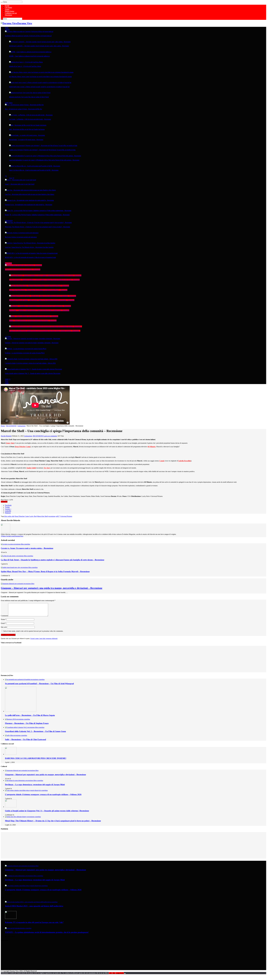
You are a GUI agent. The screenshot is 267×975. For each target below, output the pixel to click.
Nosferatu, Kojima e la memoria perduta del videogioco (21, 237)
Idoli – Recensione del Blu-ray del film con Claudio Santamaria (27, 129)
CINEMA (7, 30)
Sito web (4, 627)
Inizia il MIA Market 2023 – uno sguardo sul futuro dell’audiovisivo (34, 906)
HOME (7, 28)
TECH (6, 381)
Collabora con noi (11, 13)
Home (3, 426)
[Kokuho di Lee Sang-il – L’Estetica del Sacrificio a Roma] (26, 62)
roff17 (58, 516)
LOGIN (6, 383)
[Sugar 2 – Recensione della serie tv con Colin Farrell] (20, 180)
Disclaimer (8, 15)
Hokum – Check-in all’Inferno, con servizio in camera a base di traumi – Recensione (33, 320)
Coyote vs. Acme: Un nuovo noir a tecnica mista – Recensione (22, 269)
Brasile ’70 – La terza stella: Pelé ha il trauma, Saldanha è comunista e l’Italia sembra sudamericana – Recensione (37, 215)
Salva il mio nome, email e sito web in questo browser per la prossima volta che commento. (33, 631)
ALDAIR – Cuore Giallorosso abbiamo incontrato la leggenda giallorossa (29, 56)
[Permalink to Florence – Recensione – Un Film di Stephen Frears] (17, 719)
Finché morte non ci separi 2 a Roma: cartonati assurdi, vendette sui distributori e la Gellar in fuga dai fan (39, 87)
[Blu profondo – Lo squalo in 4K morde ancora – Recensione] (27, 135)
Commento (4, 616)
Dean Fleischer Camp (22, 446)
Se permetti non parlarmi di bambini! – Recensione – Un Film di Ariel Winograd (39, 683)
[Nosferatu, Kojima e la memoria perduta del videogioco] (21, 233)
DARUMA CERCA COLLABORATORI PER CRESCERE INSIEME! (35, 758)
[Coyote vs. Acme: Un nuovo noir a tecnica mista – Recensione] (23, 265)
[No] (125, 973)
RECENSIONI (8, 263)
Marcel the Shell (42, 516)
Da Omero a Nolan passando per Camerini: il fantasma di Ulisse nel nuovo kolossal (28, 36)
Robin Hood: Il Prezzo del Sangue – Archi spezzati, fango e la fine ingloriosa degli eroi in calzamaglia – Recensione (41, 300)
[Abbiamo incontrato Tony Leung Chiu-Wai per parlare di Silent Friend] (29, 93)
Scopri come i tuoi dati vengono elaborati (43, 638)
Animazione (21, 426)
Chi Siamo (8, 7)
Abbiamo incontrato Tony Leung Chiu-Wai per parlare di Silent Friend (29, 97)
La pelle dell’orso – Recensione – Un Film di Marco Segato (30, 715)
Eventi (7, 5)
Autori (7, 9)
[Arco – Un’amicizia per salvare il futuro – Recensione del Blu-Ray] (24, 105)
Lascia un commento (50, 436)
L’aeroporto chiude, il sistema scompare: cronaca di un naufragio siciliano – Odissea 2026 (30, 363)
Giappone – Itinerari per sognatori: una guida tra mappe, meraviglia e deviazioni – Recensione (32, 343)
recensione (51, 516)
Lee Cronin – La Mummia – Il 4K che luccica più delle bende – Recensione (30, 119)
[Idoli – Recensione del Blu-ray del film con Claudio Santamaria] (27, 125)
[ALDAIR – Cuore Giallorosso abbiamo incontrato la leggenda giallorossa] (30, 52)
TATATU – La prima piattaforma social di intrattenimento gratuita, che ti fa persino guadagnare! (47, 932)
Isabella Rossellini (184, 461)
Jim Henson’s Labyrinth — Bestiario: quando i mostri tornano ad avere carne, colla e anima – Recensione (39, 46)
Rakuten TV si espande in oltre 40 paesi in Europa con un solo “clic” (34, 922)
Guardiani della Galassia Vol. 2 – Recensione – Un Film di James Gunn (35, 731)
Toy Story (47, 468)
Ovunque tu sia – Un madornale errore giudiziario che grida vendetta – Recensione (28, 205)
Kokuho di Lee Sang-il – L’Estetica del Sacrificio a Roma (25, 66)
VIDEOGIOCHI (9, 221)
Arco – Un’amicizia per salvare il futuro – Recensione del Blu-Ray (23, 109)
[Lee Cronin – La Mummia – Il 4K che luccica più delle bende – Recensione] (31, 115)
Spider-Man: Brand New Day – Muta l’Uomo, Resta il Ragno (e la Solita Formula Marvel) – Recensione (38, 290)
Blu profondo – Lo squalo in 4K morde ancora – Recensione (26, 140)
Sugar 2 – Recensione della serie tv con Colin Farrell (19, 184)
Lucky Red (33, 516)
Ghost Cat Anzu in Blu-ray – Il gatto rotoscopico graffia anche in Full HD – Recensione (34, 170)
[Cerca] (2, 2)
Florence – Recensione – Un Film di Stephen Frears (27, 723)
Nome (3, 619)
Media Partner (9, 11)
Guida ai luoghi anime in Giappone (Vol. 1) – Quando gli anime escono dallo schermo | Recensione (32, 373)
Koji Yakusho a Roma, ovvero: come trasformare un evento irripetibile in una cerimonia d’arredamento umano (40, 77)
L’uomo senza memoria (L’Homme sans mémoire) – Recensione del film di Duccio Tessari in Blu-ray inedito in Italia (42, 150)
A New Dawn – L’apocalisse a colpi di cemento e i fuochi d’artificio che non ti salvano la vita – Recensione (39, 310)
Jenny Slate (10, 443)
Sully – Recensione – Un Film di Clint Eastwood (25, 739)
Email (3, 623)
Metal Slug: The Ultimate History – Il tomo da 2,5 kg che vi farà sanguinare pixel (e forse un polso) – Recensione (37, 227)
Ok (110, 973)
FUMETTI (7, 379)
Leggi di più (119, 973)
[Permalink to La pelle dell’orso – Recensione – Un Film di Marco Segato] (20, 711)
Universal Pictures (66, 516)
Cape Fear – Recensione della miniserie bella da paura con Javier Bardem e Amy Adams (29, 194)
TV (6, 176)
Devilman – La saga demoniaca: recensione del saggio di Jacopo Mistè (25, 353)
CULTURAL (8, 337)
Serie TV (11, 178)
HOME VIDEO (9, 103)
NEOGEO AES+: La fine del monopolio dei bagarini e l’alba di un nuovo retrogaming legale (30, 257)
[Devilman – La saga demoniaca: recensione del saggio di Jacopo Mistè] (25, 349)
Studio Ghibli (31, 468)
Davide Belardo (6, 436)
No (114, 973)
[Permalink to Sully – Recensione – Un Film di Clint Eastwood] (16, 735)
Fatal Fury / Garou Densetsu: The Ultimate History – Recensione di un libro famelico (29, 247)
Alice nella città (9, 516)
